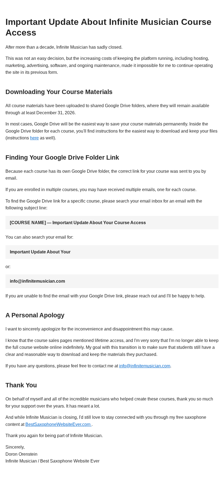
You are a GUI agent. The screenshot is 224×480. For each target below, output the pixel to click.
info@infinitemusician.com (144, 366)
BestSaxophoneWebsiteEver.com (58, 424)
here (34, 138)
